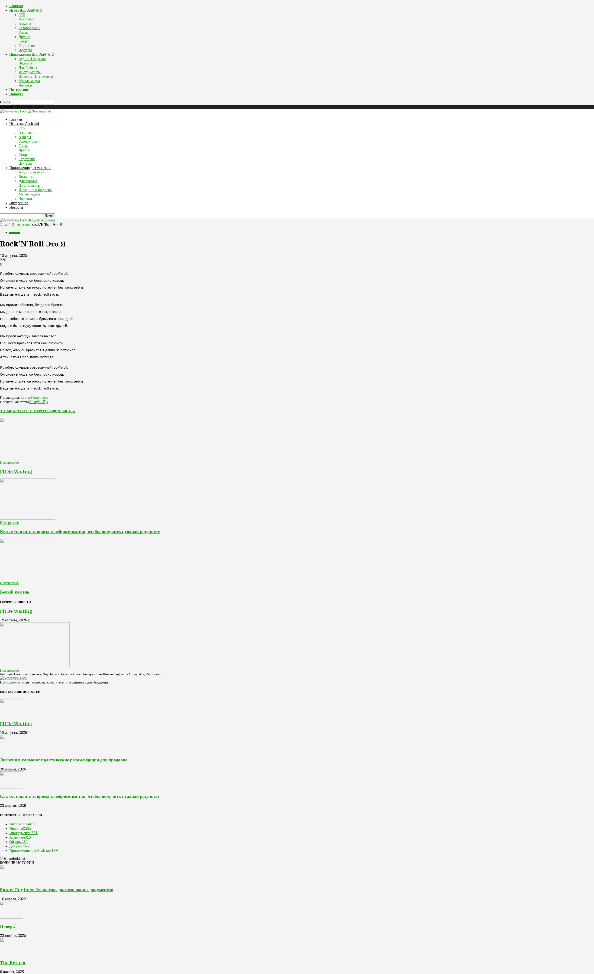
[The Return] (11, 954)
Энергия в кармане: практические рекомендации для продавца (64, 759)
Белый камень (14, 592)
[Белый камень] (27, 579)
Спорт (24, 41)
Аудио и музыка (32, 59)
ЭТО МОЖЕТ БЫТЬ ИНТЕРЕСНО (25, 411)
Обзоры (18, 842)
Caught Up (38, 402)
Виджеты (26, 63)
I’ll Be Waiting (16, 471)
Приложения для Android (31, 54)
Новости (16, 94)
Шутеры (25, 50)
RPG (22, 15)
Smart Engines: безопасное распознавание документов (56, 889)
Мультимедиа (29, 81)
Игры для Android (25, 10)
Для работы (28, 67)
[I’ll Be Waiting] (27, 458)
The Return (13, 962)
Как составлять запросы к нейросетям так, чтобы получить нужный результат (80, 531)
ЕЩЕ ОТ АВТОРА (62, 411)
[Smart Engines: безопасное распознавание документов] (11, 881)
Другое (24, 37)
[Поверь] (11, 917)
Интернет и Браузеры (36, 76)
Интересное (19, 89)
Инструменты (30, 72)
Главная (16, 6)
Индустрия (39, 397)
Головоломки (29, 28)
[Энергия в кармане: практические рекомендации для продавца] (11, 751)
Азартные (26, 19)
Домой (5, 224)
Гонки (23, 32)
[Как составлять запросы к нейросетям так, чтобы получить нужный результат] (27, 518)
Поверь (7, 926)
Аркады (25, 23)
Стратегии (27, 45)
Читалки (25, 85)
